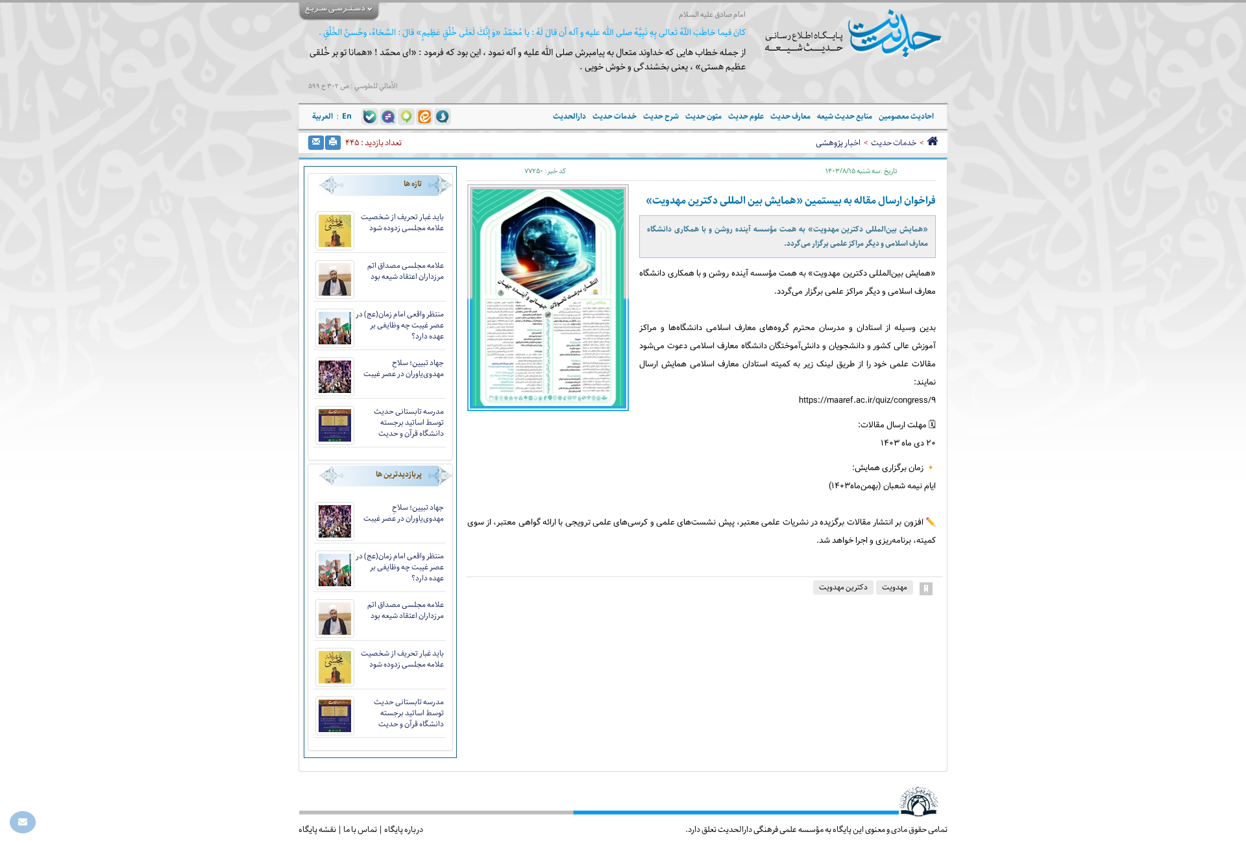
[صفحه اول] (932, 142)
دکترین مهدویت (843, 587)
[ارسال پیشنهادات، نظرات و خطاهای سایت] (23, 822)
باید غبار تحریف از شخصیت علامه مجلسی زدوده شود (402, 222)
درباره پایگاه (403, 829)
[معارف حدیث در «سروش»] (442, 116)
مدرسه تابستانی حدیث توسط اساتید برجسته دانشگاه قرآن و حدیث (409, 422)
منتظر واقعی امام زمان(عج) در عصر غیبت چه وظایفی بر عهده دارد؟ (400, 325)
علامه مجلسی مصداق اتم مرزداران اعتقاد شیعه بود (405, 271)
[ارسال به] (316, 143)
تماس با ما (360, 829)
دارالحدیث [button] (569, 116)
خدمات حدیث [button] (614, 116)
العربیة (322, 116)
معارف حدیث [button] (790, 116)
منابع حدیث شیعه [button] (844, 116)
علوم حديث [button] (746, 116)
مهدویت (894, 587)
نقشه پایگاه (317, 829)
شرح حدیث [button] (661, 116)
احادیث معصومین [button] (906, 116)
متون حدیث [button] (703, 116)
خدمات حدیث (893, 142)
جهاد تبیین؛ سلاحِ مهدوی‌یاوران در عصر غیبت (403, 368)
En (347, 116)
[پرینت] (333, 143)
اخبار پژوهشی (838, 142)
